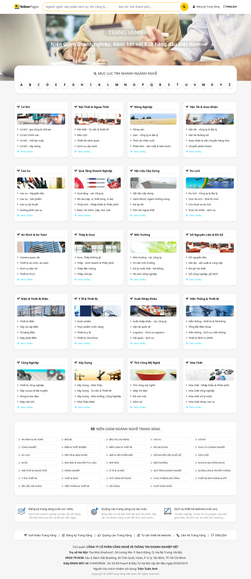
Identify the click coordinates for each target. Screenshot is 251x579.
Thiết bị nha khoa (87, 337)
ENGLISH (231, 6)
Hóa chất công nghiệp (201, 390)
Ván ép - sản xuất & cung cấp (205, 262)
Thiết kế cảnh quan (88, 140)
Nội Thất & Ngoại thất (94, 107)
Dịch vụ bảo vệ (28, 268)
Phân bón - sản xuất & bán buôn (152, 146)
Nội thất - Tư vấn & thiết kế (93, 129)
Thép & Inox (87, 235)
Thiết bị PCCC (27, 274)
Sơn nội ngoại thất (143, 210)
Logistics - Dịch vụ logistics (148, 332)
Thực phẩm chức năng (90, 326)
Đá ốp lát (138, 204)
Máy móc (114, 462)
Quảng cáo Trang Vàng (117, 535)
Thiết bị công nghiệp (32, 385)
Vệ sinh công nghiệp (145, 274)
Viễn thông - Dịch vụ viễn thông (207, 332)
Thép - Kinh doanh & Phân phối (95, 262)
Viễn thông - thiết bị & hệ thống (207, 321)
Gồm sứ (137, 401)
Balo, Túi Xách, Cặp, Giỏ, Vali (93, 210)
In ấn (24, 462)
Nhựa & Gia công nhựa (211, 462)
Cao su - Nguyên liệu (32, 193)
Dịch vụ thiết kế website (195, 509)
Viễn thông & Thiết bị (204, 299)
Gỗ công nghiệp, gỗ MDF (203, 274)
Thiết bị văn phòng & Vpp (212, 478)
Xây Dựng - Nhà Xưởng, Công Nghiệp (99, 396)
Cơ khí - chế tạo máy (32, 140)
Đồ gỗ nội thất (197, 268)
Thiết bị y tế (84, 332)
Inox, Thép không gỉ (89, 257)
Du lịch (195, 171)
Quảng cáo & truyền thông (214, 470)
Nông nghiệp (143, 107)
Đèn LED (82, 135)
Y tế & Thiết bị (88, 299)
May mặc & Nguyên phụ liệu (81, 462)
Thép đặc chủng (86, 268)
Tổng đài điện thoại (200, 326)
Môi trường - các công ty (147, 257)
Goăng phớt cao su (31, 210)
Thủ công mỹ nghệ (147, 363)
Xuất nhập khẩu (145, 299)
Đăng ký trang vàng (51, 509)
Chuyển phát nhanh (200, 146)
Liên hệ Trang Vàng (193, 535)
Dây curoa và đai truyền (34, 390)
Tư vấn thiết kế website (156, 535)
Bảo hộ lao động (119, 439)
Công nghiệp (30, 363)
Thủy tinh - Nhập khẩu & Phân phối (97, 204)
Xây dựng (85, 363)
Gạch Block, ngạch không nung (151, 199)
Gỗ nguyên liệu (197, 257)
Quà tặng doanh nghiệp (95, 171)
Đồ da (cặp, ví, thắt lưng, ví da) (95, 199)
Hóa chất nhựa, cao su (202, 401)
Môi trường (142, 235)
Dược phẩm (84, 321)
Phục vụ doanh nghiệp (211, 447)
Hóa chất (196, 363)
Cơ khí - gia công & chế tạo (35, 129)
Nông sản (138, 129)
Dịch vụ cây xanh (87, 146)
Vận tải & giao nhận (204, 107)
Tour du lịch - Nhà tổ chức (204, 199)
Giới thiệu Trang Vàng (42, 535)
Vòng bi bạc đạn (29, 396)
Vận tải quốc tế (141, 326)
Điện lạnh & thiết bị (120, 447)
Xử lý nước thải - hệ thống (148, 268)
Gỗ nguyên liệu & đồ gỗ (206, 235)
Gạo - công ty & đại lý (145, 135)
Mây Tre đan (140, 390)
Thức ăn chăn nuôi (144, 140)
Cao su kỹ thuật (29, 204)
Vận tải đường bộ (199, 135)
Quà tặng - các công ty (90, 193)
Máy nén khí (27, 401)
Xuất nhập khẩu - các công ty (150, 321)
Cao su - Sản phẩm (31, 199)
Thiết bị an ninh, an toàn (34, 262)
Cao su (25, 171)
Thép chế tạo (84, 274)
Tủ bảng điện (27, 332)
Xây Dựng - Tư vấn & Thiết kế (94, 390)
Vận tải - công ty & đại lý (203, 129)
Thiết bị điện (27, 321)
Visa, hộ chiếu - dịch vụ (202, 210)
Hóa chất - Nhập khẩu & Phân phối (209, 385)
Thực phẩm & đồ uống (167, 478)
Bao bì (68, 439)
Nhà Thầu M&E (86, 401)
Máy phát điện (28, 337)
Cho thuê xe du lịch (200, 204)
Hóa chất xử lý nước (200, 396)
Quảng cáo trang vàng (124, 509)
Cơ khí (25, 107)
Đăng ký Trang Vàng (208, 6)
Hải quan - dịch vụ (143, 337)
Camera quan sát (30, 257)
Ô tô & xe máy (116, 470)
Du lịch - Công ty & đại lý (203, 193)
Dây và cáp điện (29, 326)
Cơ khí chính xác (29, 135)
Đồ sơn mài (139, 396)
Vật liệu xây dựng (146, 171)
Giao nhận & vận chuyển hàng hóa (209, 140)
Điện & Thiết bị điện (34, 299)
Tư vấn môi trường (144, 262)
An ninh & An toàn (34, 235)
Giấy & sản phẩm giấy (121, 455)
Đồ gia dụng (161, 447)
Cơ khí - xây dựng (30, 146)
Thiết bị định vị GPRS (201, 337)
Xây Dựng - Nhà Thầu (89, 385)
